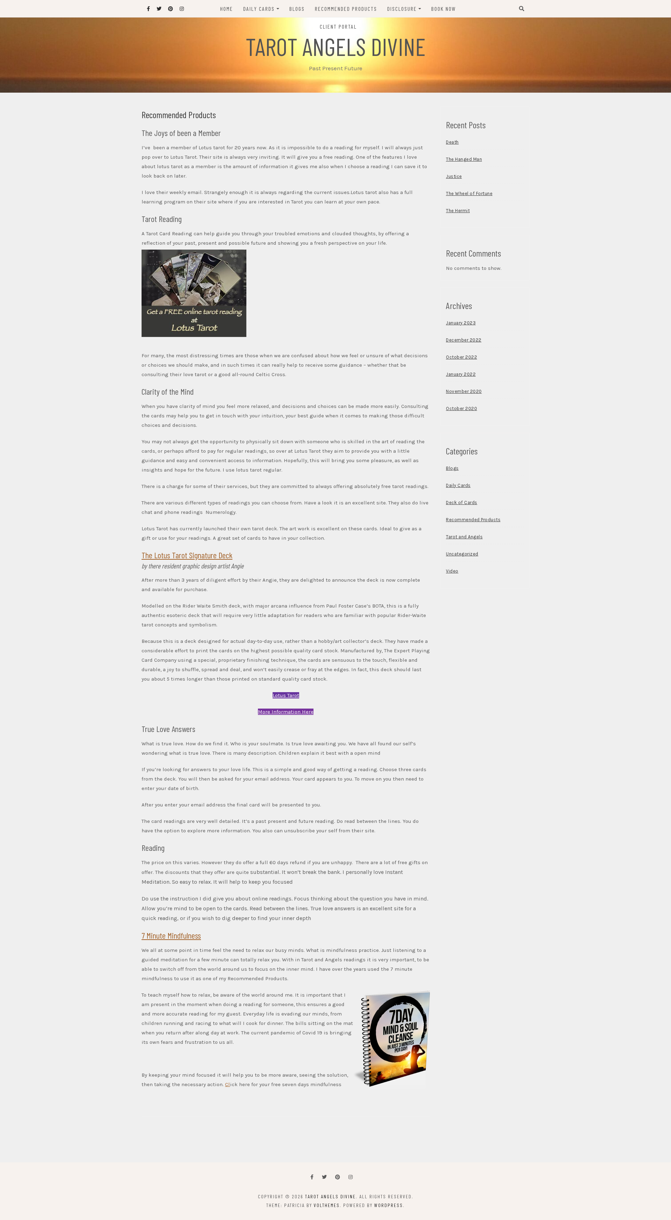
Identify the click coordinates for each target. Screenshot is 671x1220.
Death (452, 142)
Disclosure (402, 8)
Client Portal (338, 26)
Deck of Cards (461, 502)
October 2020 (461, 408)
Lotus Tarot (286, 695)
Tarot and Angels (464, 536)
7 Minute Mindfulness (171, 935)
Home (226, 8)
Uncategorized (462, 554)
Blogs (297, 8)
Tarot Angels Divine (336, 46)
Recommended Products (346, 8)
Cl (227, 1084)
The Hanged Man (464, 159)
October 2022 (461, 357)
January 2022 (461, 374)
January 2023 (461, 322)
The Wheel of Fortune (469, 193)
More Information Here (285, 712)
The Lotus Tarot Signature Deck (187, 555)
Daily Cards (259, 8)
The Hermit (458, 210)
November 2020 (464, 391)
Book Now (443, 8)
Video (452, 571)
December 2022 (464, 340)
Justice (454, 176)
